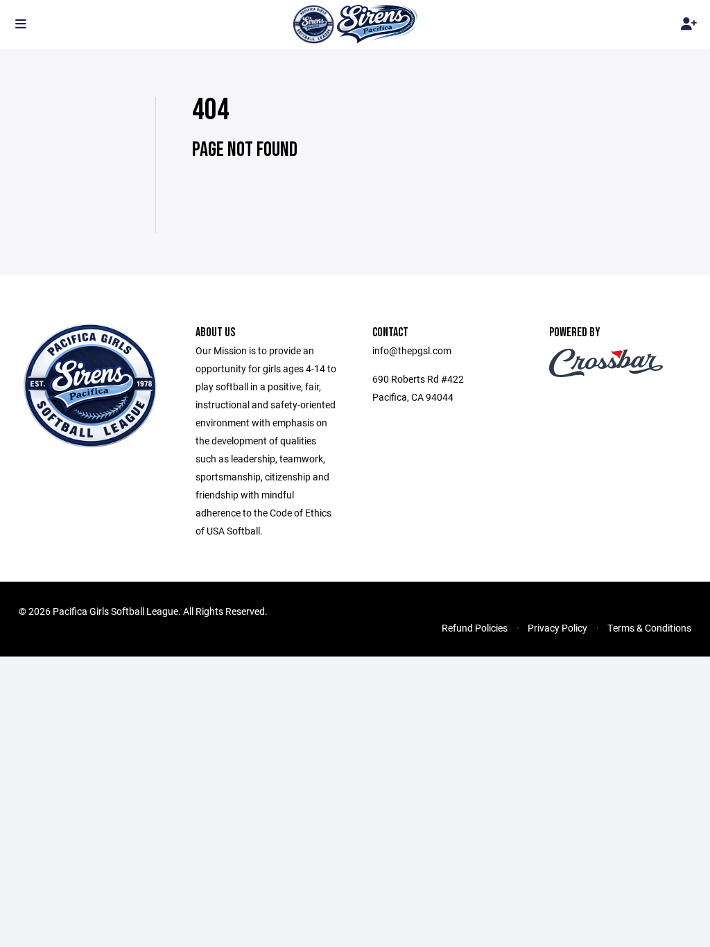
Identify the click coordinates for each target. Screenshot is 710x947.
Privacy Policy (557, 627)
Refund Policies (475, 627)
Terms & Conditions (649, 627)
